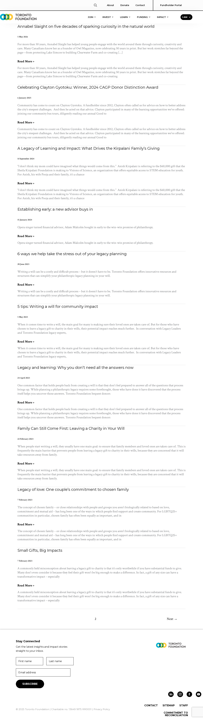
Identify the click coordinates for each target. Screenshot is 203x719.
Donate (124, 5)
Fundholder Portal (171, 5)
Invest (106, 17)
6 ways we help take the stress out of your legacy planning (72, 254)
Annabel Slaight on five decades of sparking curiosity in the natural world (85, 26)
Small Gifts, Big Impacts (39, 550)
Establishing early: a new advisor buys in (55, 209)
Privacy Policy (102, 709)
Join (91, 17)
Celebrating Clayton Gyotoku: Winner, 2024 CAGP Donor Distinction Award (87, 87)
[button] (95, 5)
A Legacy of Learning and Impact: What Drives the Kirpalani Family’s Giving (88, 148)
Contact (140, 5)
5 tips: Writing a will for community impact (57, 306)
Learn (124, 17)
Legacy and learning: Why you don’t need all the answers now (75, 367)
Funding (142, 17)
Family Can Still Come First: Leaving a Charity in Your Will (70, 428)
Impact (162, 17)
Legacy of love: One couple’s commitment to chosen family (73, 489)
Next (172, 619)
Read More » (25, 61)
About (110, 5)
